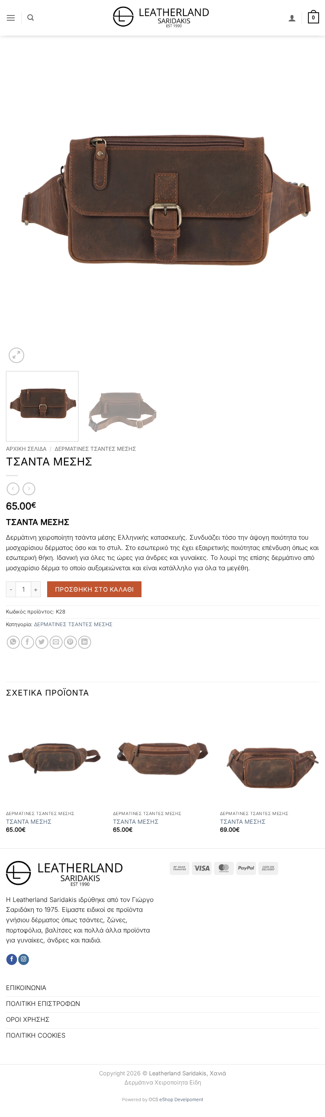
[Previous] (22, 208)
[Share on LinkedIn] (84, 642)
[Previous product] (29, 489)
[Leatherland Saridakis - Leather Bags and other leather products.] (162, 17)
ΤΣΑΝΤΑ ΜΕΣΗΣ (29, 821)
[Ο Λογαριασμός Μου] (292, 18)
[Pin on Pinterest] (70, 642)
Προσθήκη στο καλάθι (94, 589)
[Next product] (13, 489)
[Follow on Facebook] (11, 959)
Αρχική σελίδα (26, 449)
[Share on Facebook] (27, 642)
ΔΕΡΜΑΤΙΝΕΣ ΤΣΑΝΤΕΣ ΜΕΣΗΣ (95, 449)
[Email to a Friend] (56, 642)
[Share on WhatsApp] (13, 642)
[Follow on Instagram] (23, 959)
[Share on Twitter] (41, 642)
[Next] (303, 208)
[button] (10, 17)
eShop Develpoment (181, 1099)
